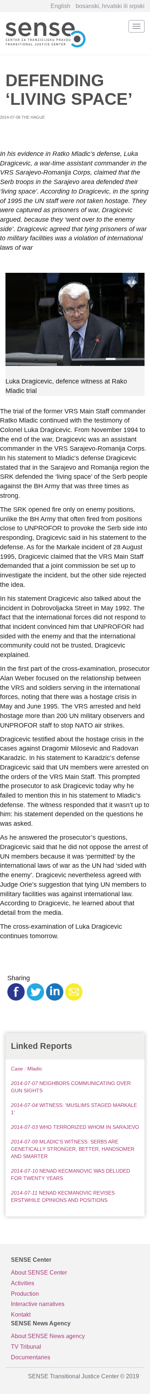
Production (25, 1294)
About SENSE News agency (48, 1336)
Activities (22, 1283)
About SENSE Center (39, 1272)
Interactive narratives (37, 1304)
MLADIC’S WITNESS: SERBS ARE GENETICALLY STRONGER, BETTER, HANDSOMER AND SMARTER (72, 1149)
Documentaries (30, 1357)
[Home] (45, 33)
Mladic (26, 1069)
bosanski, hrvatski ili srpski (110, 6)
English (60, 6)
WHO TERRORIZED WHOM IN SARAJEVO (75, 1127)
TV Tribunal (26, 1347)
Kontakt (21, 1314)
